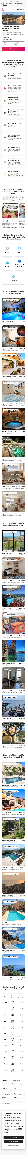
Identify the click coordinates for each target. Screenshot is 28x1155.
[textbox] (7, 44)
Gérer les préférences (13, 1145)
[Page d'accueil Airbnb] (3, 9)
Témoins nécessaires (13, 1141)
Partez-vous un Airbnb (18, 9)
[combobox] (13, 39)
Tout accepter (13, 1137)
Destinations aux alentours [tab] (8, 1084)
